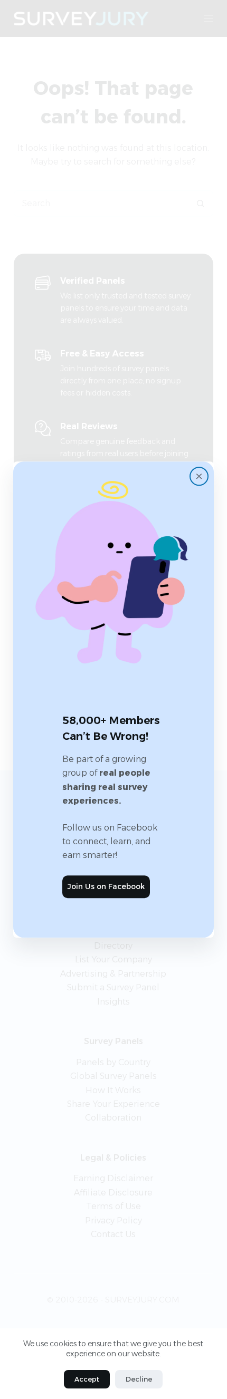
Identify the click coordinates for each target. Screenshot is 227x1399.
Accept (86, 1379)
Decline (139, 1379)
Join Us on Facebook (106, 886)
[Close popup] (199, 476)
